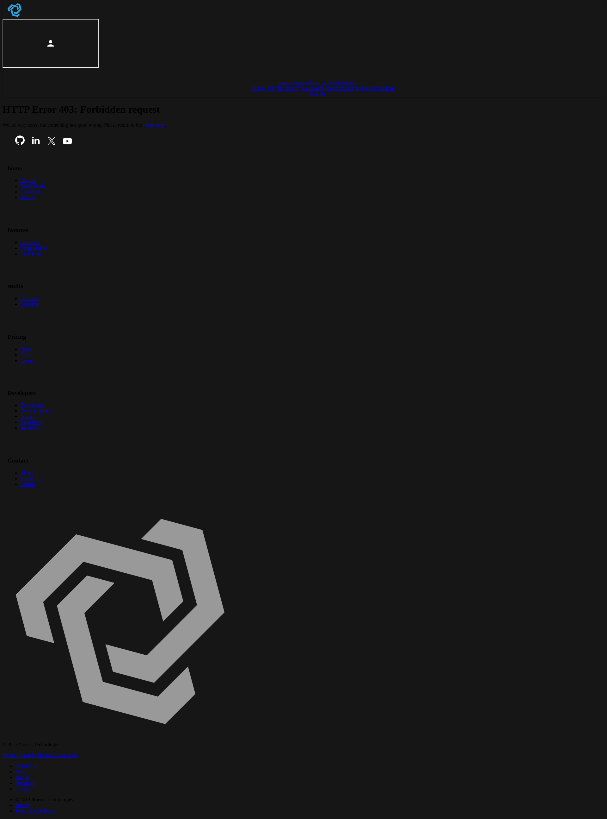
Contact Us (31, 478)
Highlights (30, 253)
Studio (21, 771)
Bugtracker (31, 422)
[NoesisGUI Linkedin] (35, 143)
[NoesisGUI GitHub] (20, 143)
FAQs (26, 354)
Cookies (27, 755)
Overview (30, 242)
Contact (23, 788)
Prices (26, 349)
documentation (339, 88)
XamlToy (29, 428)
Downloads (31, 405)
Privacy (10, 755)
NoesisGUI (26, 766)
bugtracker (366, 88)
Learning (29, 304)
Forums (27, 416)
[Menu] (10, 72)
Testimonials (32, 186)
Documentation (35, 410)
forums (259, 88)
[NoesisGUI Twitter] (51, 143)
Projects (28, 180)
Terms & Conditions (57, 755)
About (26, 473)
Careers (27, 484)
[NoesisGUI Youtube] (67, 143)
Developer (25, 783)
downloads (313, 88)
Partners (28, 197)
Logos (26, 360)
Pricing (22, 777)
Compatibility (33, 248)
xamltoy (293, 88)
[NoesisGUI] (15, 16)
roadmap (386, 88)
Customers (30, 191)
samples (275, 88)
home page (154, 125)
